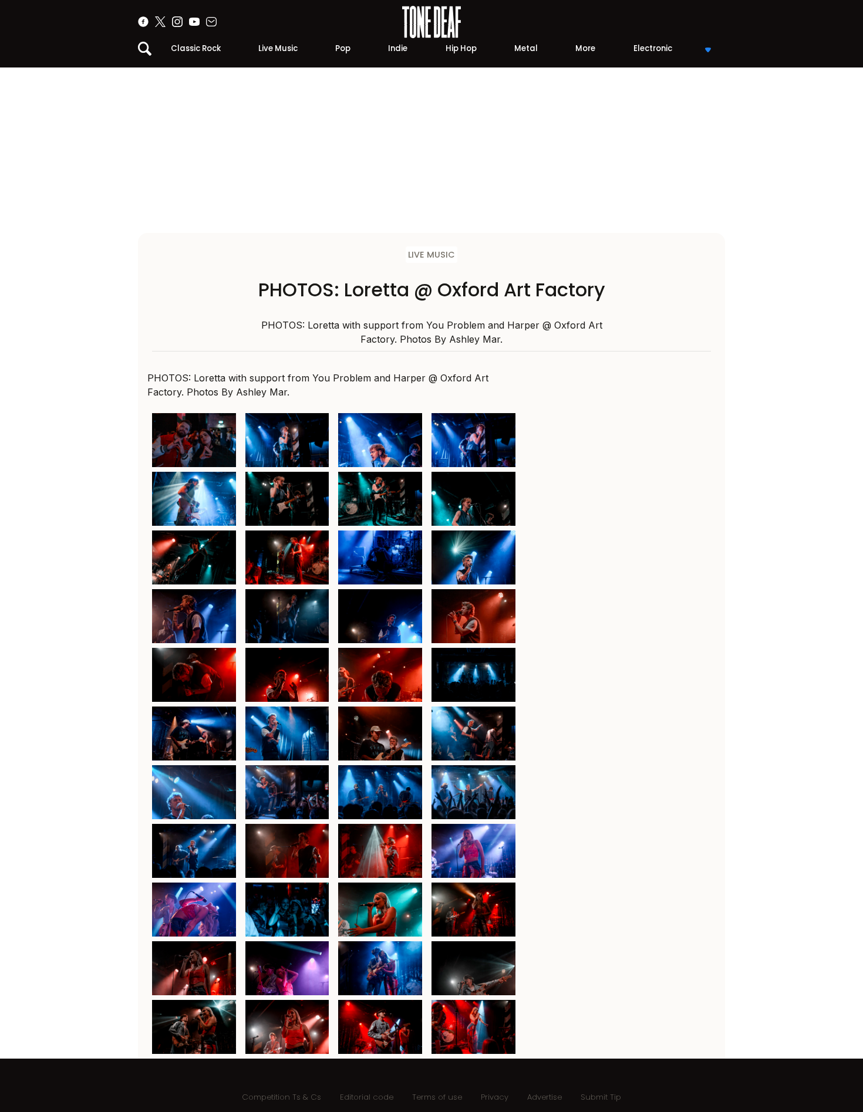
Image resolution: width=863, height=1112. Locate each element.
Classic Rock (196, 48)
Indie (397, 48)
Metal (526, 48)
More (585, 48)
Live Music (278, 48)
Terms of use (437, 1097)
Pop (342, 48)
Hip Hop (461, 48)
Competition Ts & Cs (281, 1097)
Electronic (652, 48)
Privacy (494, 1097)
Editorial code (366, 1097)
